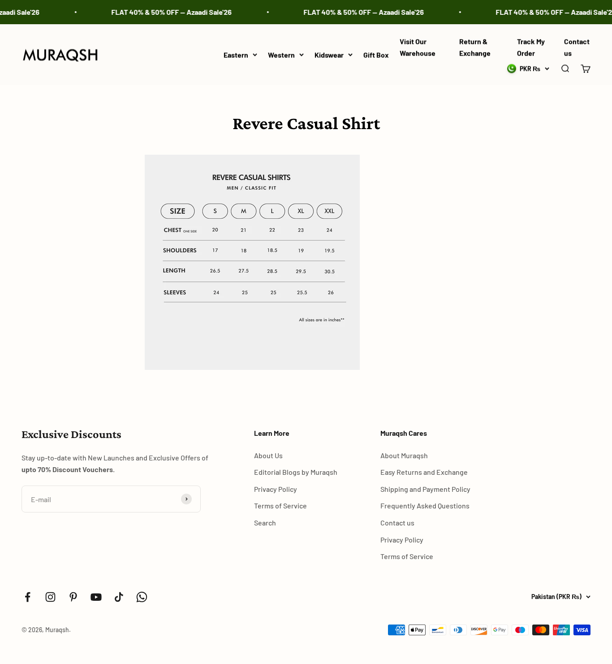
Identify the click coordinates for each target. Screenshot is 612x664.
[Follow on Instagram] (50, 597)
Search (265, 522)
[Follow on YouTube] (96, 597)
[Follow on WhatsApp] (142, 597)
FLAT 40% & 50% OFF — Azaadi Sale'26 (166, 12)
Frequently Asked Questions (425, 505)
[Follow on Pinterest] (73, 597)
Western (281, 54)
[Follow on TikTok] (119, 597)
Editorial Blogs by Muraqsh (295, 472)
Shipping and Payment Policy (425, 489)
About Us (268, 455)
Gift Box (376, 54)
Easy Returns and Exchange (424, 472)
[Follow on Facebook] (28, 597)
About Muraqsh (404, 455)
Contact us (397, 522)
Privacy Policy (275, 489)
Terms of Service (280, 505)
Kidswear (329, 54)
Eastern (236, 54)
